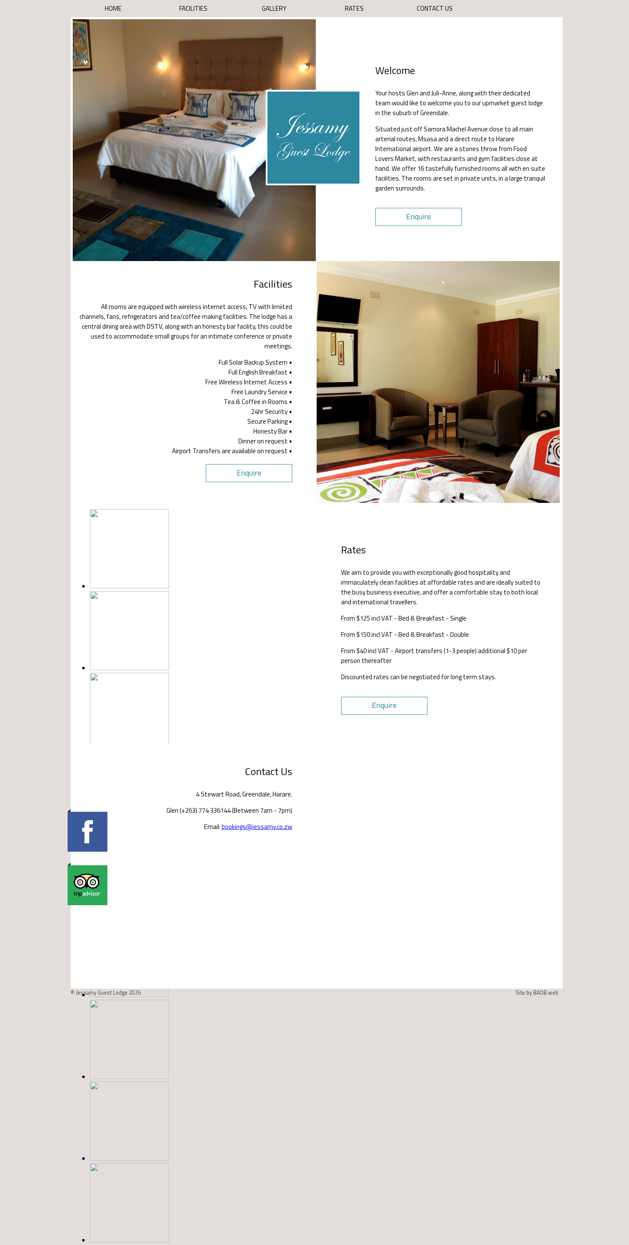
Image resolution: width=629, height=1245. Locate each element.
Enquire (418, 216)
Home (113, 8)
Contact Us (435, 8)
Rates (354, 8)
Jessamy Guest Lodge (102, 993)
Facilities (193, 8)
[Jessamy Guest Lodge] (313, 182)
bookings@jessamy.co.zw (257, 827)
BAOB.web (545, 993)
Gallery (274, 8)
